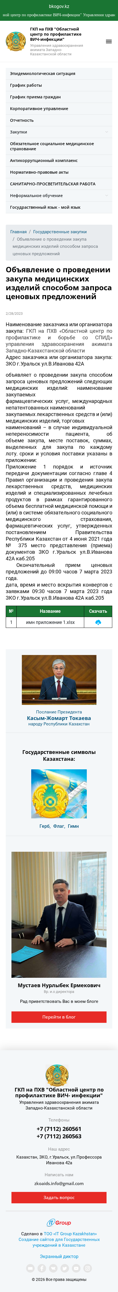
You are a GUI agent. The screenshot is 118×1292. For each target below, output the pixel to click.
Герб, (45, 826)
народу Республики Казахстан (59, 724)
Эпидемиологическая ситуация (42, 73)
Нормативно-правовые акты (39, 172)
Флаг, (59, 826)
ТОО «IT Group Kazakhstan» (70, 1233)
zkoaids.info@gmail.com (59, 1183)
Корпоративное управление (39, 108)
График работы (26, 85)
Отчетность (22, 120)
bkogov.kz (59, 6)
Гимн (73, 826)
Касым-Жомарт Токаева (59, 718)
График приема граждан (35, 97)
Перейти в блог (59, 1017)
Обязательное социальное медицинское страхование (52, 146)
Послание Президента (59, 712)
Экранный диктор (59, 1256)
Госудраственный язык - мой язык (45, 207)
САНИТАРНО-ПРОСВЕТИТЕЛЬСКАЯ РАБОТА (52, 183)
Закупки (18, 132)
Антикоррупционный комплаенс (44, 160)
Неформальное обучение (36, 195)
